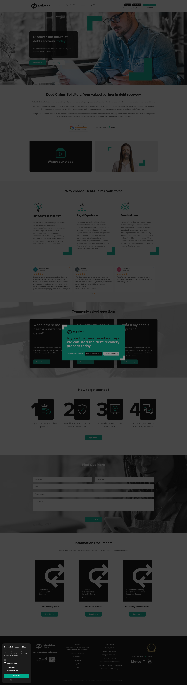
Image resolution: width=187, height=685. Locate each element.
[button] (16, 680)
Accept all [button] (16, 675)
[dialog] (93, 342)
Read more (15, 655)
